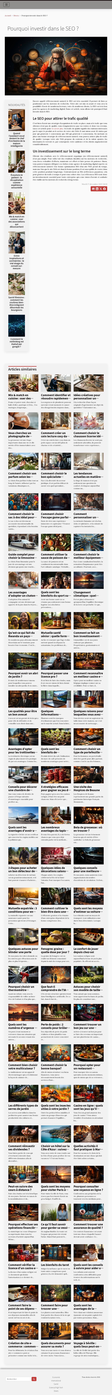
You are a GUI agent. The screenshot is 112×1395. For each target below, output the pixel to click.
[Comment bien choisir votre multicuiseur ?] (23, 1053)
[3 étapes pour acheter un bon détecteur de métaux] (23, 855)
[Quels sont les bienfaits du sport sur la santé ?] (56, 580)
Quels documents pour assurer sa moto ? (56, 1344)
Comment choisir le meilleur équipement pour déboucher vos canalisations (88, 559)
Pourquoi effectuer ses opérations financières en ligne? (23, 1227)
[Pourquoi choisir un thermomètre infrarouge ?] (23, 974)
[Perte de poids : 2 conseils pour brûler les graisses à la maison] (56, 1012)
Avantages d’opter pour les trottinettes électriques (21, 752)
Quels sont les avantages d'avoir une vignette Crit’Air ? (23, 830)
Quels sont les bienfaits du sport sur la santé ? (55, 595)
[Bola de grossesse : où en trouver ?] (89, 815)
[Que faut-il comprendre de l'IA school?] (56, 974)
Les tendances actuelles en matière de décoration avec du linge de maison (88, 478)
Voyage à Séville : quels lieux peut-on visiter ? (86, 1346)
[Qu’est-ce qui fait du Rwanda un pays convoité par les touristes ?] (23, 620)
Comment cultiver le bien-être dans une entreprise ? (54, 911)
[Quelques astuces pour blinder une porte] (23, 936)
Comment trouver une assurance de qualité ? (88, 1225)
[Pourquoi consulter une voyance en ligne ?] (89, 1174)
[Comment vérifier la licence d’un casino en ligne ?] (23, 1252)
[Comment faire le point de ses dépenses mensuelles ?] (23, 1293)
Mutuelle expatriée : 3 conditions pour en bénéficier (22, 911)
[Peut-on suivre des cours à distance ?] (23, 1174)
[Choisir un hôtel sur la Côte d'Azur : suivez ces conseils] (56, 1134)
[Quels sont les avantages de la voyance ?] (89, 1293)
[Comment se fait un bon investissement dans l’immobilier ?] (89, 620)
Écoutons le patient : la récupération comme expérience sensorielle (16, 181)
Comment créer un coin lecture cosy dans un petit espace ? (55, 436)
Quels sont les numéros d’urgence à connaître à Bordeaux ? (22, 1029)
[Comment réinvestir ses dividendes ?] (23, 1134)
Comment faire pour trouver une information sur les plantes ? (54, 1310)
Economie (56, 1377)
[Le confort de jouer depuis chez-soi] (89, 936)
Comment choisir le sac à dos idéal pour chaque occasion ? (21, 517)
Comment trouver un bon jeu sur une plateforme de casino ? (88, 1027)
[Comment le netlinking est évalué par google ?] (16, 325)
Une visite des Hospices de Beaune (87, 788)
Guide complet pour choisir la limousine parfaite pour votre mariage (21, 559)
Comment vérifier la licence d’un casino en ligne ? (22, 1268)
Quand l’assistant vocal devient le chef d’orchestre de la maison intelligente (16, 139)
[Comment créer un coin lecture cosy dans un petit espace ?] (56, 421)
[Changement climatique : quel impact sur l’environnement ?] (89, 580)
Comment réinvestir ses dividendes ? (21, 1147)
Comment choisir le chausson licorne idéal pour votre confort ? (88, 436)
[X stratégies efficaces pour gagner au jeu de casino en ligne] (56, 775)
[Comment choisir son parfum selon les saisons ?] (23, 461)
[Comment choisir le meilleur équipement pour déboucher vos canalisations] (89, 542)
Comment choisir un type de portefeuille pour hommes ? (87, 752)
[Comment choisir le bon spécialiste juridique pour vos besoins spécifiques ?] (56, 461)
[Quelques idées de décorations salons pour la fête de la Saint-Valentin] (56, 855)
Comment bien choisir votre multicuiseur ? (23, 1066)
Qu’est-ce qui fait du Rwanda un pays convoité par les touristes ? (21, 637)
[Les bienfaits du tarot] (56, 1252)
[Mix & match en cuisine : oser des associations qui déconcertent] (16, 203)
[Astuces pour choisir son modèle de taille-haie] (89, 974)
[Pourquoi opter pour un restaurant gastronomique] (89, 1053)
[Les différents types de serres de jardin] (23, 1093)
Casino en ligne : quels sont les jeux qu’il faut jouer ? (88, 1108)
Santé (56, 1384)
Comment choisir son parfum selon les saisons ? (22, 476)
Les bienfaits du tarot (55, 1265)
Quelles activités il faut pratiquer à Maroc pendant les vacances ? (88, 1151)
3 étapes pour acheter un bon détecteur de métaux (22, 871)
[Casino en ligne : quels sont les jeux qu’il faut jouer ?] (89, 1093)
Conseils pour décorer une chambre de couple (22, 790)
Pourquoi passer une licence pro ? (54, 674)
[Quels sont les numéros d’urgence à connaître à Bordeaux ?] (23, 1012)
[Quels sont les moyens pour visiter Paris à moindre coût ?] (56, 1174)
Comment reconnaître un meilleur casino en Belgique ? (88, 676)
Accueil (8, 15)
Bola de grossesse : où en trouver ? (88, 828)
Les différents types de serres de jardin (23, 1107)
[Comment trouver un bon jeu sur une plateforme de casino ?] (89, 1012)
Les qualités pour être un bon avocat (22, 712)
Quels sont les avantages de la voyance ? (84, 1308)
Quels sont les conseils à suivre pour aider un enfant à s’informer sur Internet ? (88, 1270)
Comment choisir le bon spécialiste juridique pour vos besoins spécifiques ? (55, 478)
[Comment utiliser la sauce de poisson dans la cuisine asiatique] (56, 542)
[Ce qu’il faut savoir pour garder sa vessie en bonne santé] (56, 1212)
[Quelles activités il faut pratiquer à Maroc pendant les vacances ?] (89, 1134)
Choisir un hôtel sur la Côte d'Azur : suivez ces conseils (55, 1149)
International (56, 1380)
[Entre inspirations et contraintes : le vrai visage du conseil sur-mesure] (16, 242)
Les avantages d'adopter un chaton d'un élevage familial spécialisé (22, 597)
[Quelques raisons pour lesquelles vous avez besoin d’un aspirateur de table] (89, 699)
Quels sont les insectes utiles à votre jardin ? (56, 1107)
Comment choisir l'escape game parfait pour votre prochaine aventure (55, 519)
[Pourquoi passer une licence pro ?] (56, 661)
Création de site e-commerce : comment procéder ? (22, 1346)
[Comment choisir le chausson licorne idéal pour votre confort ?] (89, 421)
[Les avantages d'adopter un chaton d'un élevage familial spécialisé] (23, 580)
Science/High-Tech (56, 1387)
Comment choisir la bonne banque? (54, 1066)
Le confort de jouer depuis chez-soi (86, 950)
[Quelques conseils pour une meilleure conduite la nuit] (89, 855)
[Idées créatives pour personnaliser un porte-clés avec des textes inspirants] (89, 383)
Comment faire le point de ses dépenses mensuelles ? (22, 1308)
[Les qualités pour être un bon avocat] (23, 699)
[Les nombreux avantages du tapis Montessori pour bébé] (56, 815)
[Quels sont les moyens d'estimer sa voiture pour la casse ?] (89, 896)
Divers (16, 15)
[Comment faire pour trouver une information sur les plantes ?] (56, 1293)
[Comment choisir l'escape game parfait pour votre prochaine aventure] (56, 502)
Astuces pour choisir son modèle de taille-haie (87, 990)
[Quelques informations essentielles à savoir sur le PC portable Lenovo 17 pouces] (56, 699)
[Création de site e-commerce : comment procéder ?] (23, 1331)
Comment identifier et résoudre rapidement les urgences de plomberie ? (56, 400)
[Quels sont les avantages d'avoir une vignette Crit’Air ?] (23, 815)
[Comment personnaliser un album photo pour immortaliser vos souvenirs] (89, 502)
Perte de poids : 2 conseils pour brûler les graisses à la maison (54, 1029)
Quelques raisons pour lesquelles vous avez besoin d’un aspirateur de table (88, 716)
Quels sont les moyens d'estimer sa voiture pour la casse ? (88, 911)
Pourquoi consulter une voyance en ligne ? (88, 1188)
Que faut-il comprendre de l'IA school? (53, 990)
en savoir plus (57, 128)
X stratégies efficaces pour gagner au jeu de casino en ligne (55, 790)
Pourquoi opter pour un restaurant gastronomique (87, 1068)
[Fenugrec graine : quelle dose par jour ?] (56, 936)
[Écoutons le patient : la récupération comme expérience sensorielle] (16, 161)
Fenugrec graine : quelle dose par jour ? (55, 950)
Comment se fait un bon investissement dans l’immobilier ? (87, 636)
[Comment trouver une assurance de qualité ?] (89, 1212)
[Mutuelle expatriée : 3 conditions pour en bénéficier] (23, 896)
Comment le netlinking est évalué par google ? (17, 342)
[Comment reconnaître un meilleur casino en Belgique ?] (89, 661)
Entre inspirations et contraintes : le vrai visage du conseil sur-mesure (16, 262)
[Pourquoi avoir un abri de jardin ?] (23, 661)
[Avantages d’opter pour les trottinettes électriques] (23, 737)
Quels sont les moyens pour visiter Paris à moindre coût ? (55, 1189)
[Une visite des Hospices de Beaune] (89, 775)
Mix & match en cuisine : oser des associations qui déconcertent (16, 221)
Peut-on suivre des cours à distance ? (20, 1188)
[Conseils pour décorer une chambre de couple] (23, 775)
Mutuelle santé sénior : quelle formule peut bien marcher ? (56, 636)
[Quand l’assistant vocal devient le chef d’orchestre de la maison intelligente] (16, 120)
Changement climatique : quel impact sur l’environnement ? (86, 597)
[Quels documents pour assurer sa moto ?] (56, 1331)
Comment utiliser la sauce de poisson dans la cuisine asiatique (55, 557)
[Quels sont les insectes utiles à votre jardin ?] (56, 1093)
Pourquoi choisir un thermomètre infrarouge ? (21, 990)
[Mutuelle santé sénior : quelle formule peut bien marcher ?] (56, 620)
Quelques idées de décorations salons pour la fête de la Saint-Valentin (53, 873)
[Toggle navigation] (6, 4)
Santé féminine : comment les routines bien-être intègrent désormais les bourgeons (16, 303)
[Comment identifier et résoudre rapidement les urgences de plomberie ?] (56, 383)
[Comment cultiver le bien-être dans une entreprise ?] (56, 896)
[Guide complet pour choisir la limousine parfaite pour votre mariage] (23, 542)
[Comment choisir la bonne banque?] (56, 1053)
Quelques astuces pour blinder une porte (23, 950)
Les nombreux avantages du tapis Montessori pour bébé (55, 830)
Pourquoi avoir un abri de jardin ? (23, 674)
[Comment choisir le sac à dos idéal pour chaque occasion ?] (23, 502)
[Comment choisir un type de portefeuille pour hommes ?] (89, 737)
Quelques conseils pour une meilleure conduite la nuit (86, 871)
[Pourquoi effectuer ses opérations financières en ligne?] (23, 1212)
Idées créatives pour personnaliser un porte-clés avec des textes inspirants (87, 400)
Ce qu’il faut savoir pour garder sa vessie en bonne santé (55, 1227)
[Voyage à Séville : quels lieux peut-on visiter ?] (89, 1331)
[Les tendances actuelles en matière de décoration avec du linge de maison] (89, 461)
